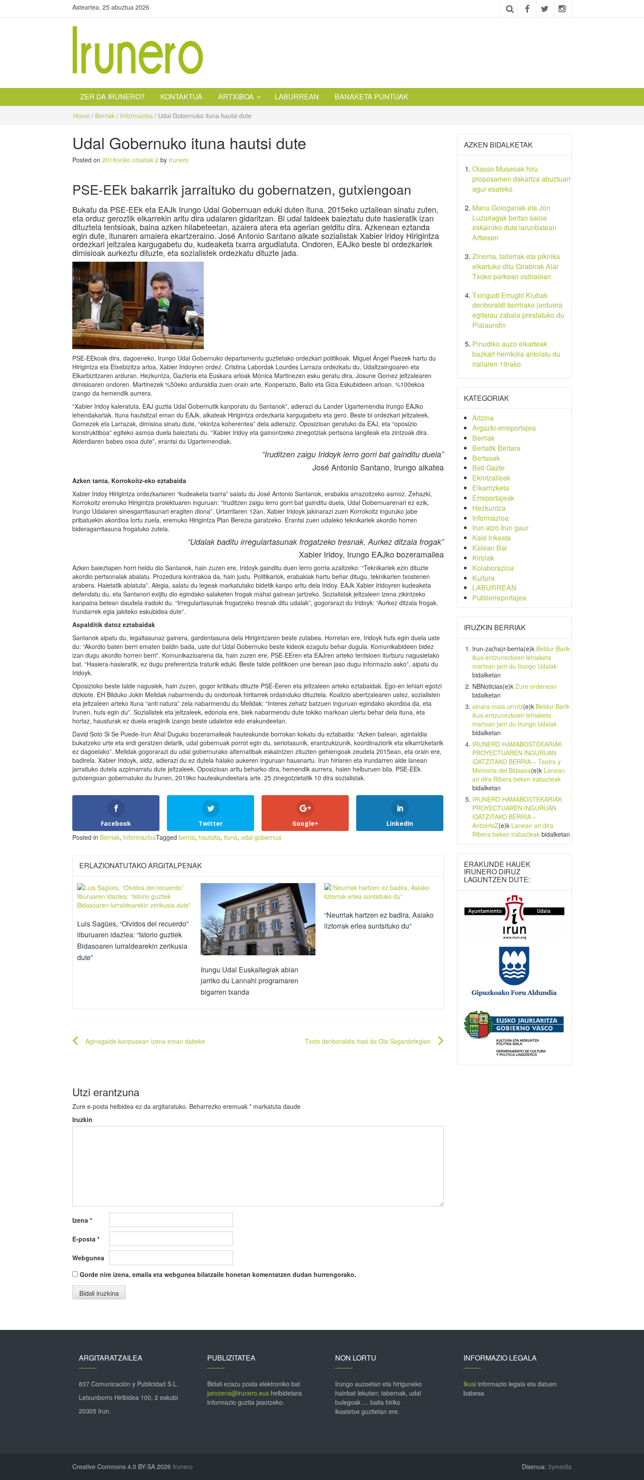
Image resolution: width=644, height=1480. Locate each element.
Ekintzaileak (491, 478)
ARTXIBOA (236, 96)
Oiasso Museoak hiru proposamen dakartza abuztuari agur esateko (521, 179)
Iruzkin (82, 1119)
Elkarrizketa (490, 488)
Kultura (483, 578)
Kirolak (483, 558)
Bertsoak (486, 458)
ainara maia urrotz (497, 706)
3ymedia (560, 1466)
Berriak (105, 115)
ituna (230, 837)
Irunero (179, 159)
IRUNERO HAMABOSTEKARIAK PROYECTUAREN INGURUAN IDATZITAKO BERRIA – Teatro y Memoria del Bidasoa (517, 757)
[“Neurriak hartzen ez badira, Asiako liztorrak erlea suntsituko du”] (381, 890)
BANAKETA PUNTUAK (371, 96)
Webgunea (88, 1257)
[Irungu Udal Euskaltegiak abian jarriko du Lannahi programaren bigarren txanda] (258, 918)
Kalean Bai (489, 548)
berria (187, 837)
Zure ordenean (536, 686)
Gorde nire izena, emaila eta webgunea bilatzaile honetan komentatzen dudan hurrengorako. (218, 1274)
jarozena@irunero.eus (238, 1393)
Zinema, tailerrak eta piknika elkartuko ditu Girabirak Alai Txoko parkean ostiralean (516, 266)
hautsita (209, 837)
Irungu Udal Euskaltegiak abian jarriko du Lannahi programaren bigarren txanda (249, 980)
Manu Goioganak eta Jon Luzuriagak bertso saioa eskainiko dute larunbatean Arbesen (514, 223)
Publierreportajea (499, 598)
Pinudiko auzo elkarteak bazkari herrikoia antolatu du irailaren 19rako (516, 354)
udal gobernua (261, 837)
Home (81, 115)
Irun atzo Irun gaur (500, 528)
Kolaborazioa (493, 568)
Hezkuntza (489, 508)
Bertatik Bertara (496, 448)
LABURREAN (297, 96)
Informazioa (136, 115)
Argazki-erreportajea (504, 428)
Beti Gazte (488, 468)
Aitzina (483, 418)
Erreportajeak (493, 498)
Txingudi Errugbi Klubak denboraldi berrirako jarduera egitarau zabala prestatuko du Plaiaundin (518, 310)
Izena (82, 1220)
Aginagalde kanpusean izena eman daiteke (145, 1041)
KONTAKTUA (181, 96)
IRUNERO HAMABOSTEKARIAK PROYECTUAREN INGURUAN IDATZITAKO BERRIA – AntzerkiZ (517, 812)
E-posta (85, 1239)
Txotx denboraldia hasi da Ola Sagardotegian (368, 1041)
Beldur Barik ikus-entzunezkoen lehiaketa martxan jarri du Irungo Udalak (521, 657)
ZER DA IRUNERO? (112, 96)
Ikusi (470, 1383)
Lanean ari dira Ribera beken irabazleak (518, 774)
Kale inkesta (491, 538)
